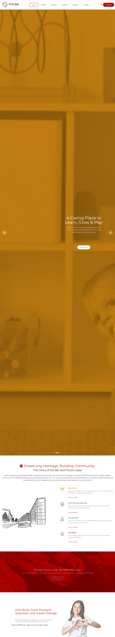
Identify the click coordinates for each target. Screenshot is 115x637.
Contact (86, 5)
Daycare (54, 5)
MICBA (43, 5)
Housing (75, 5)
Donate (109, 5)
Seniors (64, 5)
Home (34, 5)
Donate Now (57, 576)
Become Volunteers (23, 633)
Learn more (72, 497)
